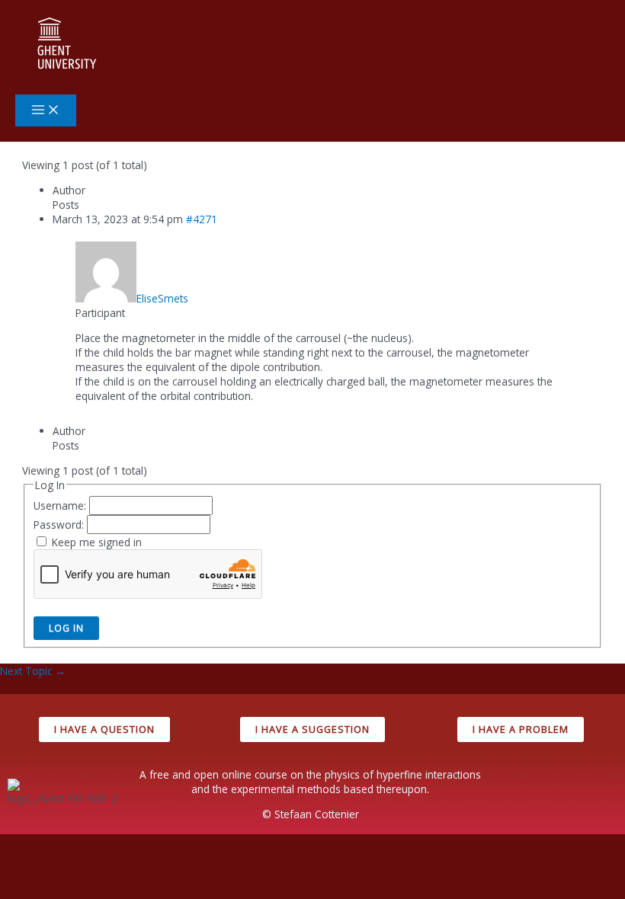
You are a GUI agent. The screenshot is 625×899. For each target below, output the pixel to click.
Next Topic (33, 671)
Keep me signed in (97, 542)
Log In (66, 628)
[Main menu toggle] (45, 110)
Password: (60, 524)
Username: (61, 505)
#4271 (201, 219)
